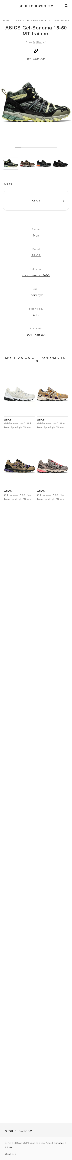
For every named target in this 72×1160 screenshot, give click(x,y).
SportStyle (36, 295)
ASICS (18, 20)
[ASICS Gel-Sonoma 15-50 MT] (11, 164)
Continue (10, 1153)
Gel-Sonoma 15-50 (37, 20)
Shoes (6, 20)
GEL (36, 314)
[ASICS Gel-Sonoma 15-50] (27, 164)
